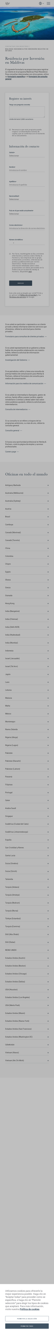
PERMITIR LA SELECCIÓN (27, 1319)
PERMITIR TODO (27, 1326)
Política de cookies (29, 1309)
